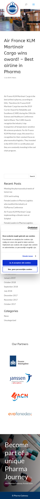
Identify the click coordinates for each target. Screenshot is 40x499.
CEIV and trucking (11, 196)
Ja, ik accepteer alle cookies (20, 263)
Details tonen (28, 256)
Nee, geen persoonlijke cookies (20, 269)
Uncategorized (10, 320)
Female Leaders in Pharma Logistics (18, 223)
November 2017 (11, 300)
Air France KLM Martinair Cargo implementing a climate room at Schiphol (17, 215)
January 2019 (9, 278)
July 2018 (8, 291)
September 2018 (11, 286)
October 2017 (10, 304)
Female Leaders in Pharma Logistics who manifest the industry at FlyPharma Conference (18, 204)
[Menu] (33, 6)
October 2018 (10, 282)
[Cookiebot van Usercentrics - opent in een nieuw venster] (28, 228)
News (14, 78)
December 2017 (11, 295)
